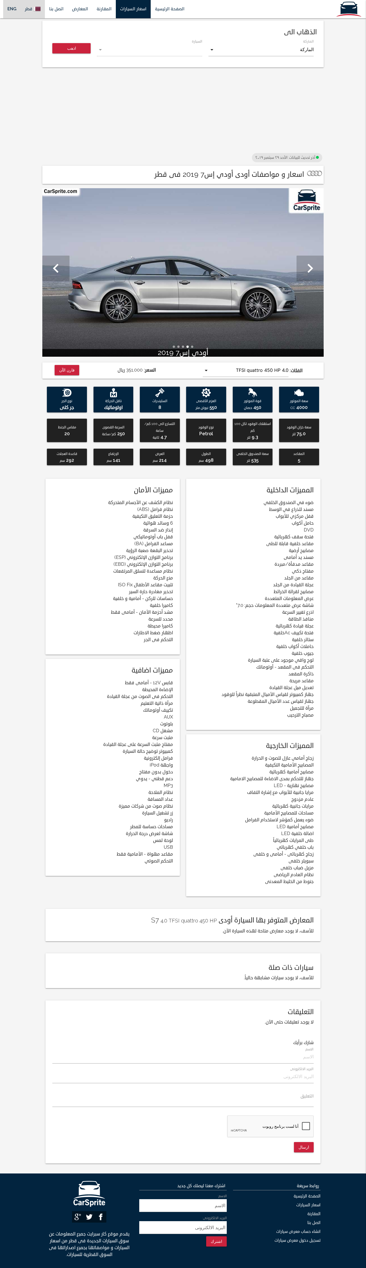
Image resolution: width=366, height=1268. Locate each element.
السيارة (197, 41)
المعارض (80, 9)
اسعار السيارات (133, 9)
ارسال (304, 1147)
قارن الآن (67, 370)
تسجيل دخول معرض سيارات (297, 1240)
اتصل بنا (56, 9)
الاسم (309, 1049)
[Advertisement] (183, 112)
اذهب (71, 48)
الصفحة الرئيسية (169, 9)
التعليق (307, 1096)
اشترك (216, 1241)
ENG (11, 9)
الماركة (308, 41)
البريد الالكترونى (302, 1069)
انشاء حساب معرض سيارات (298, 1231)
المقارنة (104, 9)
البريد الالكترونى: (214, 1218)
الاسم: (222, 1196)
